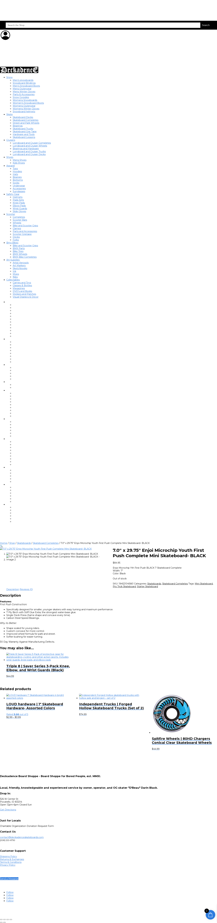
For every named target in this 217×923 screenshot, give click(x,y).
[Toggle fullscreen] (4, 919)
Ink (14, 271)
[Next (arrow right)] (4, 922)
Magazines (19, 288)
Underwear (19, 185)
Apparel (10, 165)
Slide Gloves (19, 211)
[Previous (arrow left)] (1, 922)
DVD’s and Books (22, 291)
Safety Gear (12, 194)
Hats (15, 174)
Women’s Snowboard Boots (28, 103)
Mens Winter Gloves (24, 91)
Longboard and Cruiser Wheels (30, 145)
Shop (12, 543)
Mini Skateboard (204, 583)
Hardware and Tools (23, 134)
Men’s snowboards (23, 80)
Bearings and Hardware (26, 148)
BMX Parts (19, 248)
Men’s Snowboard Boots (26, 85)
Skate (9, 114)
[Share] (7, 919)
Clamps (17, 228)
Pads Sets (18, 200)
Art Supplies (13, 259)
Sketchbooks (20, 268)
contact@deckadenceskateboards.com (22, 837)
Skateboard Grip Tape (25, 131)
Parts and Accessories (25, 231)
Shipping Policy (8, 856)
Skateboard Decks (23, 117)
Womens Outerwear (24, 105)
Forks (16, 239)
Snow (9, 77)
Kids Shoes (19, 162)
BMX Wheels (20, 254)
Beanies (17, 177)
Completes (19, 217)
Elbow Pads (19, 205)
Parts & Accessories (23, 94)
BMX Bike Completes (25, 257)
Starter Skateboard (147, 586)
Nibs (15, 277)
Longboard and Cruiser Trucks (29, 151)
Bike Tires (18, 251)
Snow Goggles (21, 97)
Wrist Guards (20, 208)
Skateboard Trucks (23, 128)
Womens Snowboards (25, 100)
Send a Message (9, 878)
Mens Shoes (19, 160)
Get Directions (8, 809)
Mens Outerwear (22, 88)
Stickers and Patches (24, 294)
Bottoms (18, 180)
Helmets (17, 197)
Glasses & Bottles (22, 285)
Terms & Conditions (10, 862)
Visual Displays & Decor (25, 296)
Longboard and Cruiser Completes (32, 142)
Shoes (9, 157)
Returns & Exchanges (12, 859)
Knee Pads (19, 202)
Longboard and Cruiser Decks (29, 154)
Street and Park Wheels (26, 123)
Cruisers (10, 140)
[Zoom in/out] (1, 919)
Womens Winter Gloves (26, 108)
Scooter (10, 214)
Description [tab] (12, 589)
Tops (15, 168)
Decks (16, 237)
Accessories (19, 188)
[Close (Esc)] (11, 919)
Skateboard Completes (25, 120)
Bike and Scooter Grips (25, 225)
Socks (16, 182)
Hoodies (17, 171)
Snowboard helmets (24, 111)
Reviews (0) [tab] (26, 589)
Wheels (17, 222)
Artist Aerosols (21, 262)
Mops (16, 274)
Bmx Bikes (12, 242)
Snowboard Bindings (24, 83)
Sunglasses (19, 191)
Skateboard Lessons (24, 137)
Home (3, 543)
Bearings (18, 125)
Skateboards (24, 543)
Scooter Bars (20, 219)
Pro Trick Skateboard (124, 586)
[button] (1, 546)
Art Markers (19, 265)
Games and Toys (22, 282)
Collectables (13, 279)
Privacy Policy (7, 865)
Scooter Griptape (22, 234)
